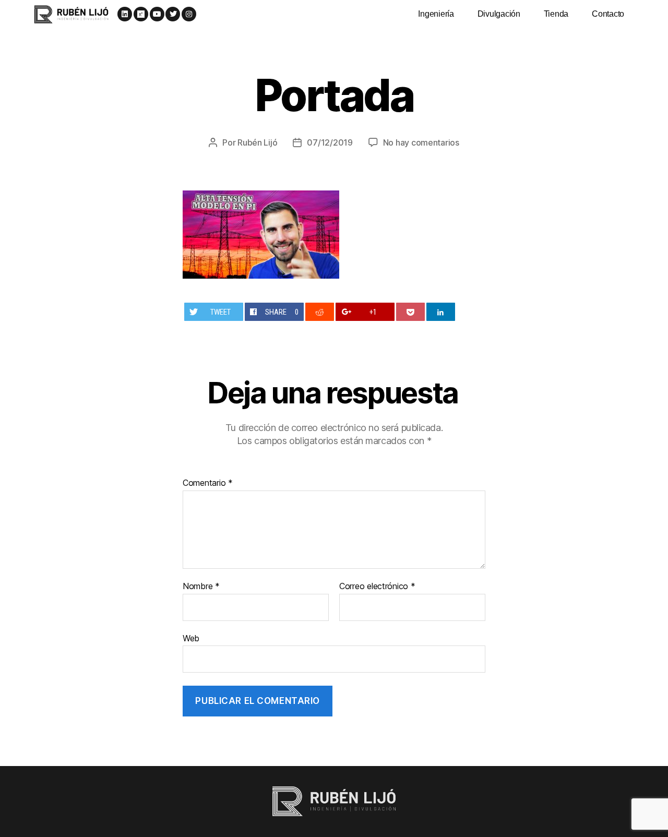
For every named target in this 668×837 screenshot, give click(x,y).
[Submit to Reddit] (320, 312)
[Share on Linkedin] (441, 312)
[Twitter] (172, 14)
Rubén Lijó (257, 142)
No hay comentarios (421, 142)
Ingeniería (436, 13)
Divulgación (499, 13)
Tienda (556, 13)
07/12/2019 (329, 142)
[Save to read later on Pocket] (410, 312)
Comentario (208, 483)
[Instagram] (189, 14)
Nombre (201, 586)
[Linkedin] (124, 14)
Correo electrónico (377, 586)
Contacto (608, 13)
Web (191, 638)
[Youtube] (157, 14)
